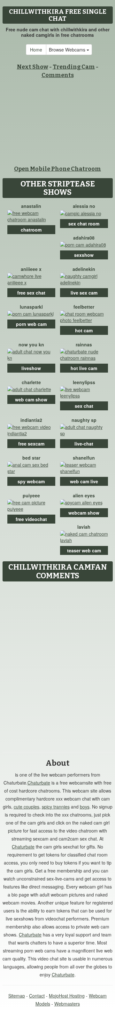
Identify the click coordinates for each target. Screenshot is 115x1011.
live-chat (83, 443)
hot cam (84, 330)
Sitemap (16, 995)
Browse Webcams (68, 49)
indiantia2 (31, 420)
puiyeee (31, 495)
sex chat (84, 406)
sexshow (84, 255)
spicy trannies (56, 806)
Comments (58, 75)
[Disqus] (57, 665)
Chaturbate (38, 782)
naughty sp (84, 420)
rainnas (84, 344)
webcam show (83, 512)
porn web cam (31, 324)
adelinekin (84, 269)
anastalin (31, 206)
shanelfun (84, 457)
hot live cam (84, 368)
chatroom (31, 229)
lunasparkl (31, 307)
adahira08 (84, 237)
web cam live (84, 481)
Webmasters (67, 1003)
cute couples (26, 806)
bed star (31, 457)
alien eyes (84, 495)
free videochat (31, 519)
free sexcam (31, 443)
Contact (37, 995)
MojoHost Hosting (67, 995)
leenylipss (84, 382)
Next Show (32, 66)
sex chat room (83, 223)
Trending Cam (74, 66)
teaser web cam (84, 550)
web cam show (31, 399)
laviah (83, 527)
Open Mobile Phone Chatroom (57, 168)
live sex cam (84, 292)
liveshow (31, 368)
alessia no (84, 206)
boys (84, 806)
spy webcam (31, 481)
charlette (31, 382)
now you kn (31, 344)
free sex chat (31, 292)
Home (36, 49)
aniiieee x (31, 269)
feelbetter (83, 307)
